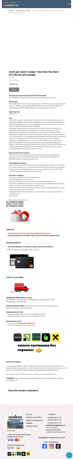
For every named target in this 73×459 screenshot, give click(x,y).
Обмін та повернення (34, 420)
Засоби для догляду (23, 10)
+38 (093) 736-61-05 (54, 423)
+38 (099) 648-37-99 (54, 417)
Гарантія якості (32, 426)
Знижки (29, 423)
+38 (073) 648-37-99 (54, 420)
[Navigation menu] (69, 4)
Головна (11, 10)
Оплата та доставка (33, 417)
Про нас (29, 414)
